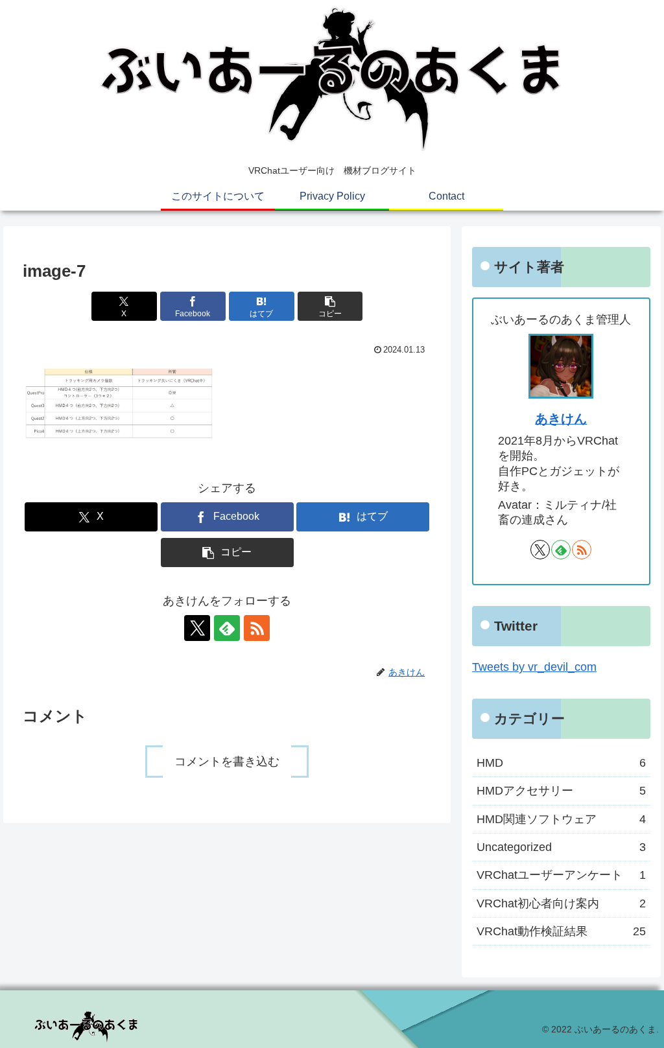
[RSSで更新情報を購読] (257, 628)
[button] (330, 306)
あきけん (561, 419)
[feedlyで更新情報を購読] (227, 628)
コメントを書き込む (226, 761)
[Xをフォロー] (197, 628)
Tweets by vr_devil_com (534, 666)
